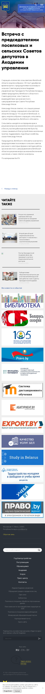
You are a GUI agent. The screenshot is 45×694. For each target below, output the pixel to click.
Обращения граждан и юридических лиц (22, 591)
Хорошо (17, 691)
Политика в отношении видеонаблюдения (22, 612)
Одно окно (22, 595)
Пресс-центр (7, 17)
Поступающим (22, 562)
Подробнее (8, 691)
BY (27, 650)
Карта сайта (22, 622)
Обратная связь (8, 534)
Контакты (22, 582)
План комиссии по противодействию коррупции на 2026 (22, 608)
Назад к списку (11, 188)
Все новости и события (12, 288)
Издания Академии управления (22, 588)
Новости (18, 17)
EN (22, 650)
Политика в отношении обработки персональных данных (22, 602)
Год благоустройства (22, 558)
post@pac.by (22, 529)
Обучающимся (22, 566)
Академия (23, 570)
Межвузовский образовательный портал (22, 615)
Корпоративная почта (22, 619)
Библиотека (22, 598)
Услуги (22, 574)
